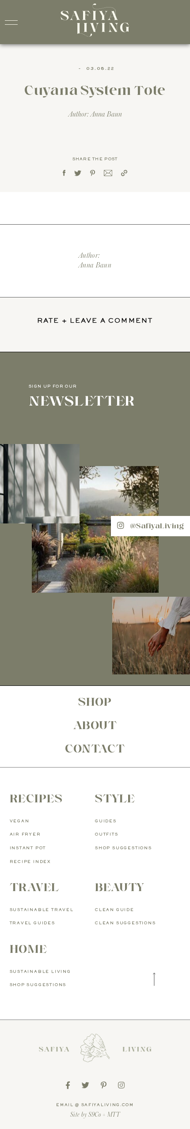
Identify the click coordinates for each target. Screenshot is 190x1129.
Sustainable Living (40, 972)
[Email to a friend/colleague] (108, 174)
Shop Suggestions (123, 848)
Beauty (119, 887)
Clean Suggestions (125, 923)
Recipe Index (30, 862)
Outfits (106, 834)
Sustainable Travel (42, 910)
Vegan (20, 821)
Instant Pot (28, 848)
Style (115, 798)
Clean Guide (114, 910)
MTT (113, 1114)
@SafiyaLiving (155, 526)
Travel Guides (32, 923)
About (95, 725)
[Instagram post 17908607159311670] (40, 483)
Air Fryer (25, 834)
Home (29, 949)
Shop (94, 701)
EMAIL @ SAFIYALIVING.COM (95, 1105)
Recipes (36, 798)
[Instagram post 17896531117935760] (95, 529)
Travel (34, 887)
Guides (106, 821)
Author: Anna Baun (95, 114)
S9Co (94, 1114)
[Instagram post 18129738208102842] (151, 635)
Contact (95, 748)
